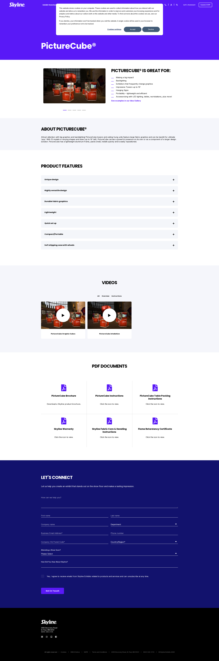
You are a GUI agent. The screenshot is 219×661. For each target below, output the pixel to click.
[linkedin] (42, 637)
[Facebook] (55, 637)
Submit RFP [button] (205, 5)
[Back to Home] (17, 4)
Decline (151, 29)
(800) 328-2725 (47, 632)
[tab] (99, 296)
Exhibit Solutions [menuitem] (50, 5)
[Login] (171, 5)
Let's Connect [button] (189, 5)
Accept (132, 29)
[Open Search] (177, 5)
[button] (63, 315)
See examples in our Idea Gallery (126, 101)
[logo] (49, 622)
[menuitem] (63, 652)
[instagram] (46, 637)
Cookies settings (114, 29)
